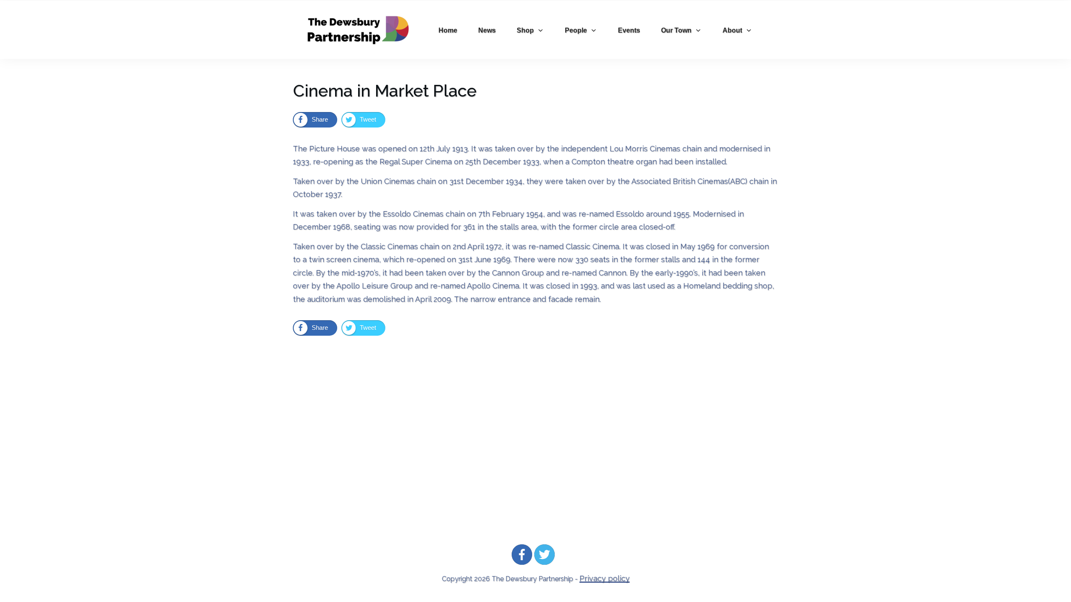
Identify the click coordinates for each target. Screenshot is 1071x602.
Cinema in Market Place (385, 90)
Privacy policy (604, 578)
